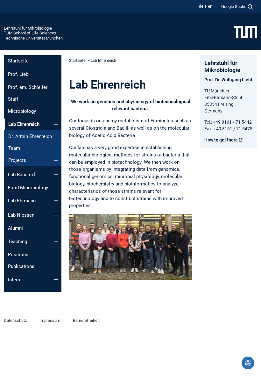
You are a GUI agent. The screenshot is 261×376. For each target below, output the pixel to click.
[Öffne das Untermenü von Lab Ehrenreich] (56, 124)
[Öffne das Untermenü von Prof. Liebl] (56, 74)
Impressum (49, 320)
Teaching (17, 241)
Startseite (18, 61)
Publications (21, 266)
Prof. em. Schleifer (27, 87)
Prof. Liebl (19, 74)
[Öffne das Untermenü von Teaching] (56, 241)
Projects (17, 160)
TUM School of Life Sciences (30, 33)
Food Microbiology (28, 188)
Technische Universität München (33, 38)
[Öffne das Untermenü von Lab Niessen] (56, 215)
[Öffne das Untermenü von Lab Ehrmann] (56, 201)
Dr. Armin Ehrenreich (30, 136)
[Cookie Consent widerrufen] (248, 363)
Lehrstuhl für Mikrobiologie (28, 28)
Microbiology (22, 111)
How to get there (221, 139)
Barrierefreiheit (86, 320)
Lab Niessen (21, 215)
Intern (14, 280)
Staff (13, 99)
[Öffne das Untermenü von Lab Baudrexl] (56, 174)
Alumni (15, 228)
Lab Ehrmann (22, 201)
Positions (18, 254)
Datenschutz (15, 320)
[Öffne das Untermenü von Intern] (56, 279)
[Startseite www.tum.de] (245, 31)
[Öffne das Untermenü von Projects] (56, 160)
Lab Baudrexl (21, 174)
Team (14, 148)
